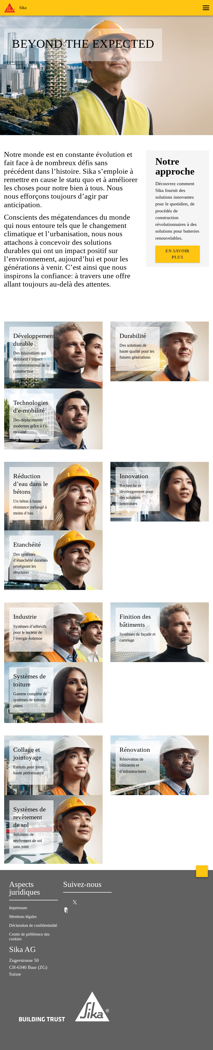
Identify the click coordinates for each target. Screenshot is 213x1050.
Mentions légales (23, 916)
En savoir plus (177, 254)
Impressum (18, 908)
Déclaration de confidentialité (33, 925)
